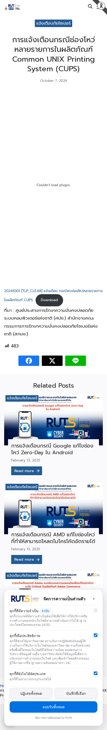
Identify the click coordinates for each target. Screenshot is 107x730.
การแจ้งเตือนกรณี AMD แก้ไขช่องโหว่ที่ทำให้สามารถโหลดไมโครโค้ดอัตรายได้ (53, 538)
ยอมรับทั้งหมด (54, 707)
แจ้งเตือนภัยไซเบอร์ (22, 398)
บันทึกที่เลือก (76, 693)
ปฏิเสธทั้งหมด (31, 693)
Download (49, 300)
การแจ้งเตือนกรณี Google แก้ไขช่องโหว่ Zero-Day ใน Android (52, 449)
